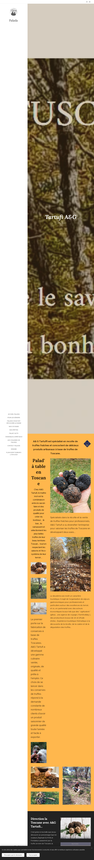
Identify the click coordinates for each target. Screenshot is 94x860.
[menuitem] (14, 414)
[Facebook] (87, 1)
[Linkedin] (89, 1)
